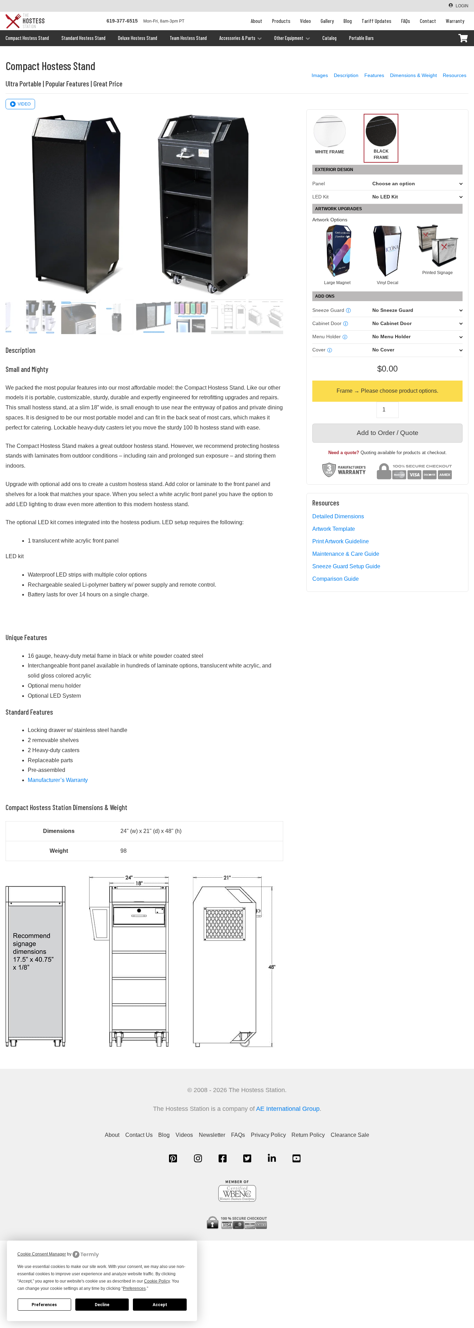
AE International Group (288, 1108)
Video (305, 21)
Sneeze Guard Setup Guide (346, 566)
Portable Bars (361, 38)
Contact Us (139, 1135)
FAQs (405, 21)
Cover (318, 349)
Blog (348, 21)
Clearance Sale (350, 1135)
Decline (102, 1304)
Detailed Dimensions (338, 516)
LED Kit (320, 196)
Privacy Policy (268, 1135)
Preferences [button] (134, 1288)
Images (320, 75)
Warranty (455, 21)
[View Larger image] (141, 1048)
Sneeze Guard (328, 310)
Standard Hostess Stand (83, 38)
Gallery (327, 21)
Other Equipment (288, 38)
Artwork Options (329, 219)
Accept (160, 1304)
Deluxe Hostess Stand (137, 38)
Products (281, 21)
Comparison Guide (335, 579)
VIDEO (24, 104)
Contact (428, 21)
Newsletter (212, 1135)
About (256, 21)
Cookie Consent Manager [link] (41, 1254)
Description (346, 75)
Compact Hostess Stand (27, 38)
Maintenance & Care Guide (345, 554)
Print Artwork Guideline (340, 541)
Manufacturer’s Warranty (58, 780)
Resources (454, 75)
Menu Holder (326, 336)
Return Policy (308, 1135)
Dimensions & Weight (413, 75)
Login (462, 5)
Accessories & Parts (237, 38)
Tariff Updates (376, 21)
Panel (318, 183)
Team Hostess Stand (188, 38)
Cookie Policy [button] (157, 1281)
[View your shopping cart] (462, 38)
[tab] (337, 254)
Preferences (44, 1304)
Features (374, 75)
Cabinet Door (326, 323)
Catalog (329, 38)
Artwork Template (333, 529)
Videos (184, 1135)
